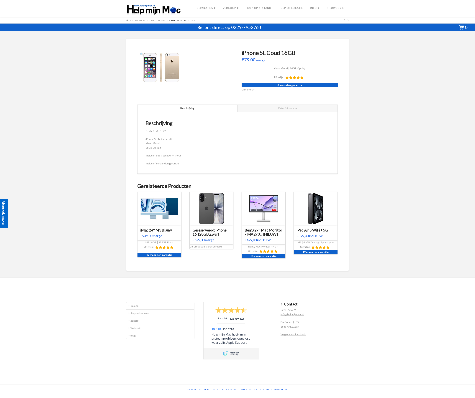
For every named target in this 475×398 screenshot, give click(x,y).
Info (266, 389)
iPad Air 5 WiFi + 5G (312, 230)
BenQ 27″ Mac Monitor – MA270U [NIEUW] (263, 232)
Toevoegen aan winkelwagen (161, 222)
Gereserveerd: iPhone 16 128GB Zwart (209, 232)
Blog (133, 335)
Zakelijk (134, 320)
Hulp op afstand (228, 389)
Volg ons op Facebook (293, 334)
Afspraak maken (139, 313)
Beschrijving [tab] (187, 108)
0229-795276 (245, 27)
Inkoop (134, 305)
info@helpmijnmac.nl (292, 314)
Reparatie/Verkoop (143, 20)
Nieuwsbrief (279, 389)
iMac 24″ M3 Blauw (156, 230)
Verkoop (163, 20)
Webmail (135, 328)
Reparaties (194, 389)
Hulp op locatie (250, 389)
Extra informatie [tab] (287, 108)
